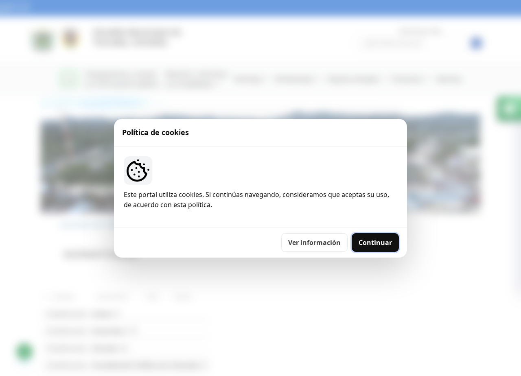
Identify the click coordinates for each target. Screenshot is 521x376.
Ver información (314, 242)
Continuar (375, 242)
